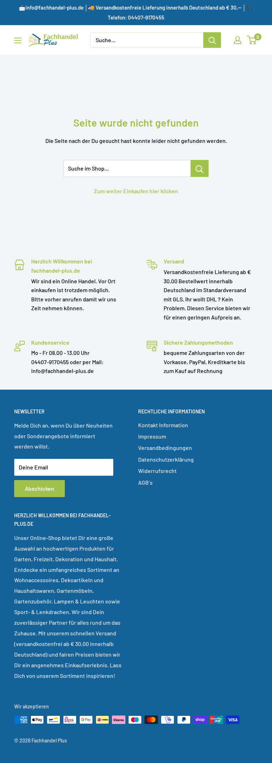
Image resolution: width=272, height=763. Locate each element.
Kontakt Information (163, 425)
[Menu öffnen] (17, 40)
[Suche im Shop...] (200, 168)
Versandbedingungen (165, 447)
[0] (252, 40)
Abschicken (39, 488)
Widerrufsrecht (157, 470)
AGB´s (145, 482)
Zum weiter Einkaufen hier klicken (136, 191)
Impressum (152, 436)
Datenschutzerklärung (166, 459)
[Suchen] (212, 40)
